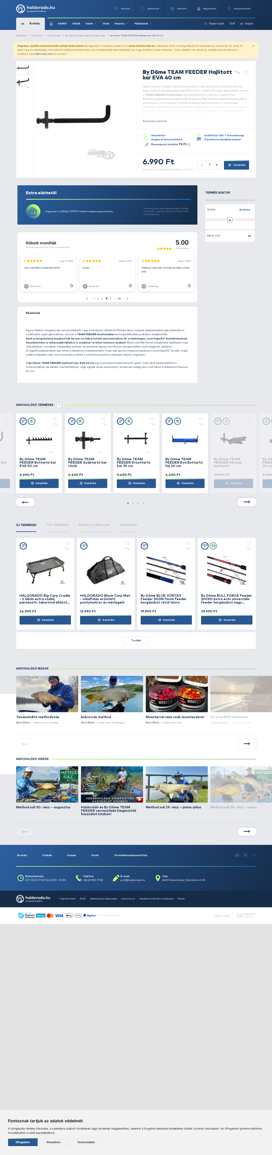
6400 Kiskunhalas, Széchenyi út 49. (183, 880)
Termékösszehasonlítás (130, 855)
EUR (232, 24)
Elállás (181, 899)
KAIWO (62, 24)
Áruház (22, 855)
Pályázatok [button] (141, 24)
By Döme (244, 210)
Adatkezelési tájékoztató (103, 899)
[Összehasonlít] (237, 73)
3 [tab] (138, 503)
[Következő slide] (247, 502)
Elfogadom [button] (23, 1142)
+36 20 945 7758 (93, 880)
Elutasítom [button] (53, 1142)
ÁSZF (83, 899)
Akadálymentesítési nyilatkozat (156, 899)
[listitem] (47, 700)
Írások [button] (89, 24)
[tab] (26, 527)
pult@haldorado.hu (44, 54)
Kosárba (239, 165)
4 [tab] (143, 503)
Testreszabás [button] (86, 1142)
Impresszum (128, 899)
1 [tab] (128, 503)
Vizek (106, 24)
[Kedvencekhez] (245, 73)
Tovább (136, 640)
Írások (71, 855)
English (249, 24)
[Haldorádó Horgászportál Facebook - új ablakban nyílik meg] (246, 855)
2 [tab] (133, 503)
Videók (76, 24)
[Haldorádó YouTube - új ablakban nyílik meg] (237, 855)
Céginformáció (67, 899)
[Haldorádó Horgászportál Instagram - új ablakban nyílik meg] (254, 855)
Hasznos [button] (120, 24)
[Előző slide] (25, 502)
